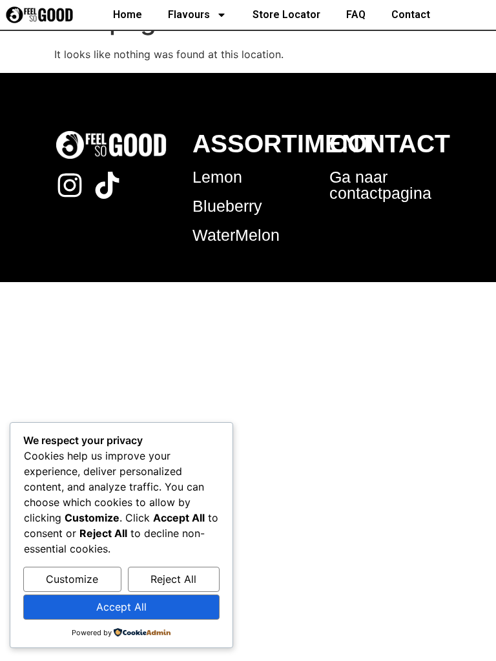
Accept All (121, 606)
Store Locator (286, 14)
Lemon (217, 177)
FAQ (356, 14)
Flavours (189, 14)
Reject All (173, 579)
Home (127, 14)
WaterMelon (236, 235)
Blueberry (227, 206)
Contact (410, 14)
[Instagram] (69, 185)
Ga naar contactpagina (380, 185)
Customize (72, 579)
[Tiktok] (107, 185)
